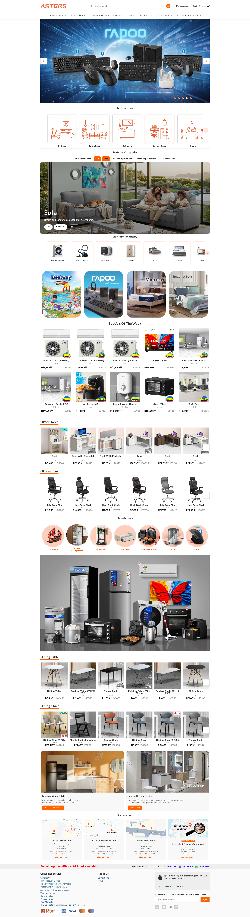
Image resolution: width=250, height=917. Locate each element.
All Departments (57, 15)
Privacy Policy (46, 899)
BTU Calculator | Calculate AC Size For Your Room (63, 905)
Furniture (117, 15)
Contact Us (45, 878)
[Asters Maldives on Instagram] (170, 907)
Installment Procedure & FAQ (53, 887)
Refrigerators (52, 227)
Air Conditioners (83, 159)
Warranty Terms (47, 893)
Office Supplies (164, 15)
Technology (145, 15)
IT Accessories (168, 159)
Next (206, 61)
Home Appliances (99, 15)
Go (205, 899)
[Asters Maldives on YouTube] (176, 908)
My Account (182, 6)
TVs (97, 159)
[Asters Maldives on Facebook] (157, 908)
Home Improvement (146, 159)
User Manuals (46, 902)
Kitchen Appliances (122, 159)
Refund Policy (46, 896)
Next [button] (206, 447)
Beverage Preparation (71, 227)
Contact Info (103, 878)
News (100, 881)
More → (101, 227)
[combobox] (129, 6)
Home (131, 15)
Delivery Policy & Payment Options (56, 884)
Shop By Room (78, 15)
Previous (43, 61)
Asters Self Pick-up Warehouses (54, 890)
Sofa (106, 159)
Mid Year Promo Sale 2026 (189, 15)
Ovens (88, 227)
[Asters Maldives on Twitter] (164, 908)
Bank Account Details (50, 881)
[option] (54, 447)
